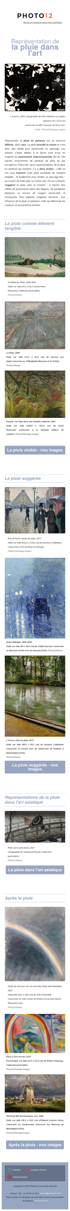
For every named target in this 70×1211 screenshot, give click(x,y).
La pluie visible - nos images (35, 450)
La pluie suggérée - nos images (35, 767)
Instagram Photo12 (38, 1170)
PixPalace (17, 1170)
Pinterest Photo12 (20, 1177)
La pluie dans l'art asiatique (35, 870)
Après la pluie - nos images (35, 1145)
